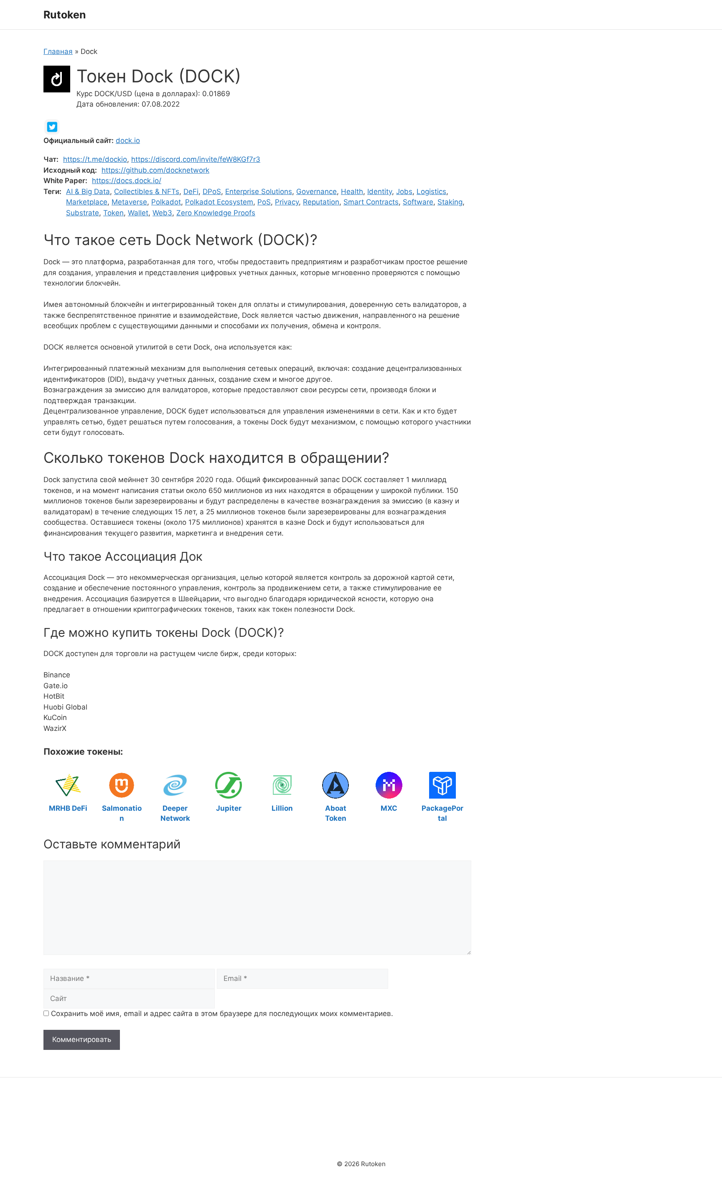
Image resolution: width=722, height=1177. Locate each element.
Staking (450, 202)
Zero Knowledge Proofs (215, 213)
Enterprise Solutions (258, 191)
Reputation (321, 202)
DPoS (212, 191)
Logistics (431, 191)
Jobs (404, 191)
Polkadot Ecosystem (219, 202)
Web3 (162, 213)
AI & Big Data (88, 191)
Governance (316, 191)
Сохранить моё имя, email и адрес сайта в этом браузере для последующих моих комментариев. (222, 1013)
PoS (264, 202)
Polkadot (166, 202)
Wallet (138, 213)
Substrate (82, 213)
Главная (58, 51)
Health (352, 191)
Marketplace (86, 202)
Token (113, 213)
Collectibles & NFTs (146, 191)
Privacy (287, 202)
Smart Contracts (371, 202)
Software (418, 202)
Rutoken (64, 14)
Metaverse (129, 202)
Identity (379, 191)
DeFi (190, 191)
